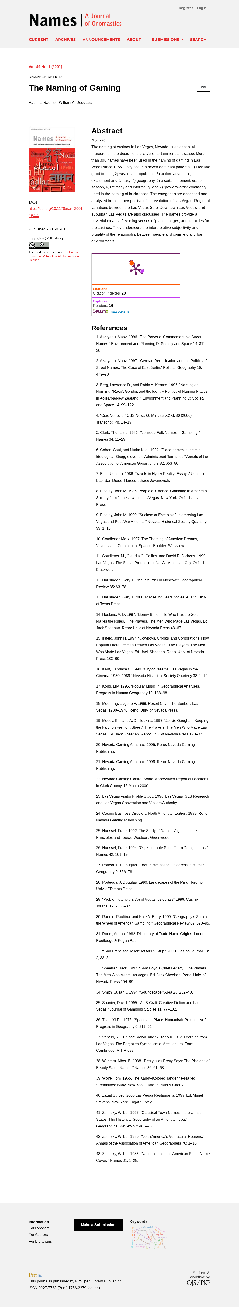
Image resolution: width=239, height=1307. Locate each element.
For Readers (39, 1228)
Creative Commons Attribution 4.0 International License (54, 256)
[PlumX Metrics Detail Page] (136, 269)
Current (38, 39)
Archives (65, 39)
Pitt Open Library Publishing (98, 1281)
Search (198, 39)
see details (120, 312)
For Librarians (40, 1241)
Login (202, 8)
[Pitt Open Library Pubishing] (35, 1274)
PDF (204, 87)
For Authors (38, 1235)
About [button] (134, 39)
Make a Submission (98, 1225)
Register (186, 8)
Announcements (101, 39)
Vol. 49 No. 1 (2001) (45, 67)
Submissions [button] (166, 39)
